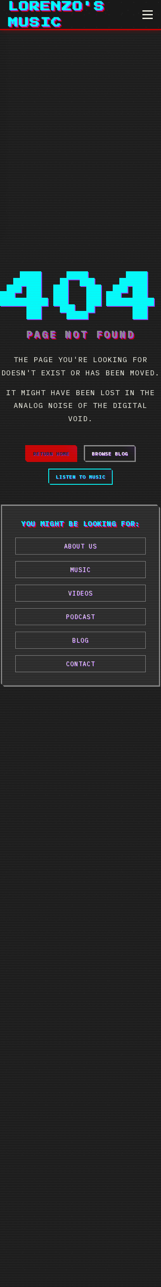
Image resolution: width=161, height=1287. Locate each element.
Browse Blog (110, 453)
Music (80, 570)
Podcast (80, 617)
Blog (80, 640)
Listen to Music (80, 477)
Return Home (51, 453)
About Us (80, 546)
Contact (80, 664)
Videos (80, 593)
